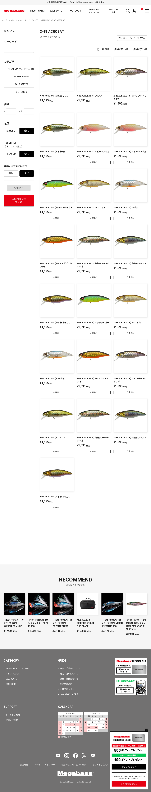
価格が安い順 (140, 49)
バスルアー (35, 20)
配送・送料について (69, 674)
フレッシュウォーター (19, 20)
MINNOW (46, 20)
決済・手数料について (70, 668)
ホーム (5, 20)
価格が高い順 (121, 49)
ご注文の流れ (66, 684)
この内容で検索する (19, 200)
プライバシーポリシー (44, 764)
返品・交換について (69, 679)
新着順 (105, 49)
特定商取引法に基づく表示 (73, 764)
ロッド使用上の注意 (69, 694)
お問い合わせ (11, 720)
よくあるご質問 (12, 715)
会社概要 (24, 764)
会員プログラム (67, 689)
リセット (18, 187)
